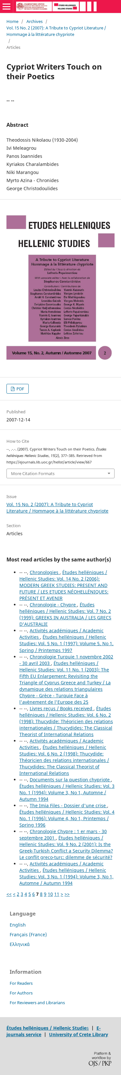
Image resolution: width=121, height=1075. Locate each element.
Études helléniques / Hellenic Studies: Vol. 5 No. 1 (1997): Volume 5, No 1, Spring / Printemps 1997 (66, 643)
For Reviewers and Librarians (37, 1002)
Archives (34, 21)
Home (12, 21)
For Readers (21, 983)
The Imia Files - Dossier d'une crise (68, 805)
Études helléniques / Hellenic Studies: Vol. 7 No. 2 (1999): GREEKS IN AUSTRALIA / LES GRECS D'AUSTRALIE (65, 614)
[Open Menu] (6, 6)
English (18, 925)
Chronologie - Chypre (53, 605)
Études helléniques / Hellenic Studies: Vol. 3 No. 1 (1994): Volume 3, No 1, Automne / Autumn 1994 (67, 792)
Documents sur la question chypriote (70, 779)
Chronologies (45, 572)
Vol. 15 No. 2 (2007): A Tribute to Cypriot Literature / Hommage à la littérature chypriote (56, 31)
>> (67, 894)
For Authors (21, 993)
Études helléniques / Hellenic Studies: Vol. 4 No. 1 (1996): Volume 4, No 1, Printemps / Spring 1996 (67, 818)
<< (9, 894)
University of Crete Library (78, 1034)
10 (50, 894)
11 (56, 894)
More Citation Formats (33, 473)
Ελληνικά (20, 944)
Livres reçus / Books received (62, 708)
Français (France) (28, 934)
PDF (19, 389)
